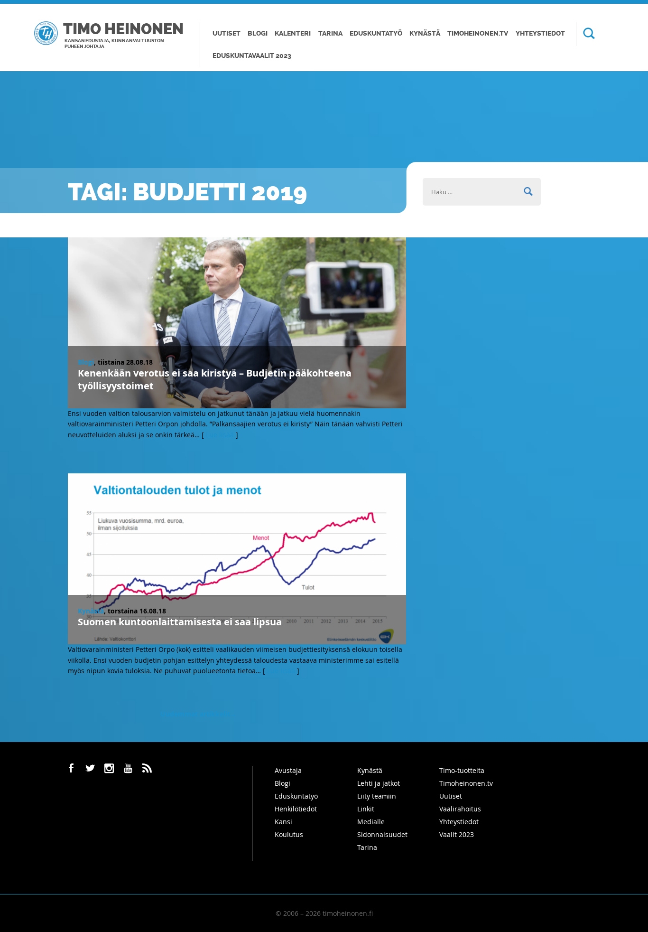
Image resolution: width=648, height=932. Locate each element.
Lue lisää (220, 434)
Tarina (330, 33)
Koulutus (289, 834)
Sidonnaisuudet (382, 834)
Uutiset (227, 33)
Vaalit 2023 (456, 834)
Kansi (283, 821)
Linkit (365, 808)
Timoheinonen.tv (477, 33)
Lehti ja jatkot (378, 783)
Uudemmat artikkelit (198, 713)
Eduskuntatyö (376, 33)
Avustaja (288, 770)
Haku (585, 34)
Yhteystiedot (540, 33)
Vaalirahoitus (460, 808)
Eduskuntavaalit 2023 (252, 56)
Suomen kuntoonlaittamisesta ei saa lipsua (180, 621)
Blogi (258, 33)
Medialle (371, 821)
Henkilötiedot (296, 808)
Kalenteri (293, 33)
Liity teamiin (376, 795)
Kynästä (424, 33)
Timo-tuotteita (461, 770)
